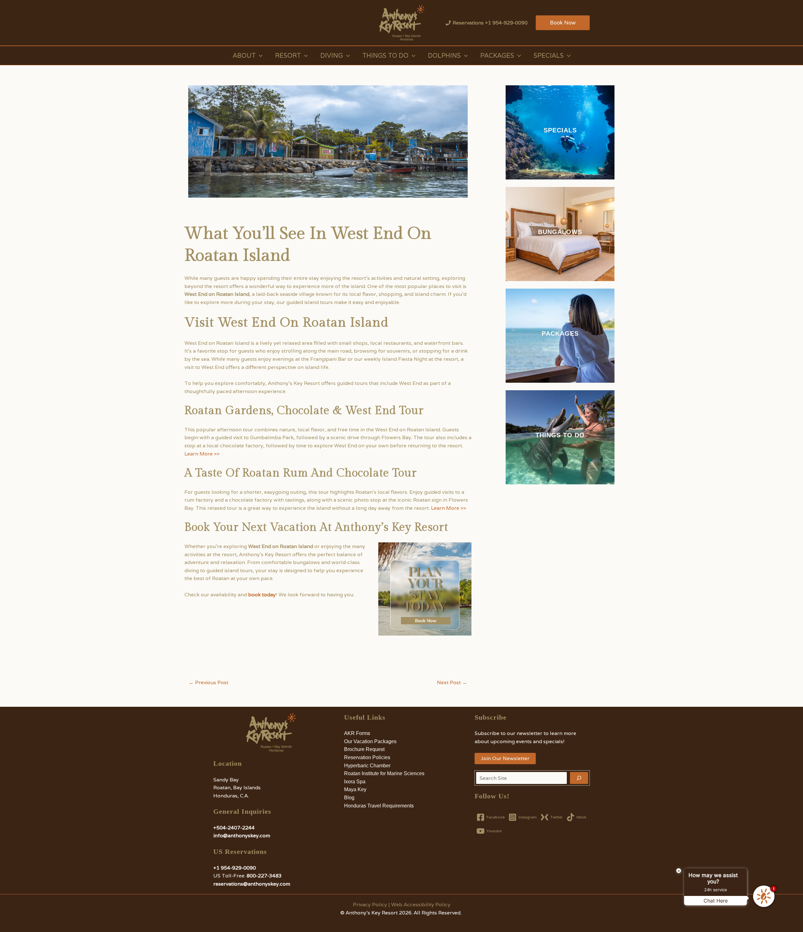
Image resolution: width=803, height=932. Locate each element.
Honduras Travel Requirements (379, 805)
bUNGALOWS (560, 231)
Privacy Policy (370, 904)
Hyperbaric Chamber (367, 765)
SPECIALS (560, 130)
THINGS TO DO (560, 435)
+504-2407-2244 (234, 827)
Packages (497, 55)
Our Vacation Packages (370, 741)
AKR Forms (357, 733)
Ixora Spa (354, 781)
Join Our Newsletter (505, 758)
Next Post (452, 682)
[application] (259, 55)
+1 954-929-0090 (234, 868)
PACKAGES (560, 333)
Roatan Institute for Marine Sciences (384, 773)
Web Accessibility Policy (420, 904)
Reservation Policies (367, 757)
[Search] (579, 778)
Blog (349, 797)
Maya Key (355, 789)
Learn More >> (202, 453)
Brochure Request (364, 749)
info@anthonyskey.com (241, 835)
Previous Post (208, 682)
